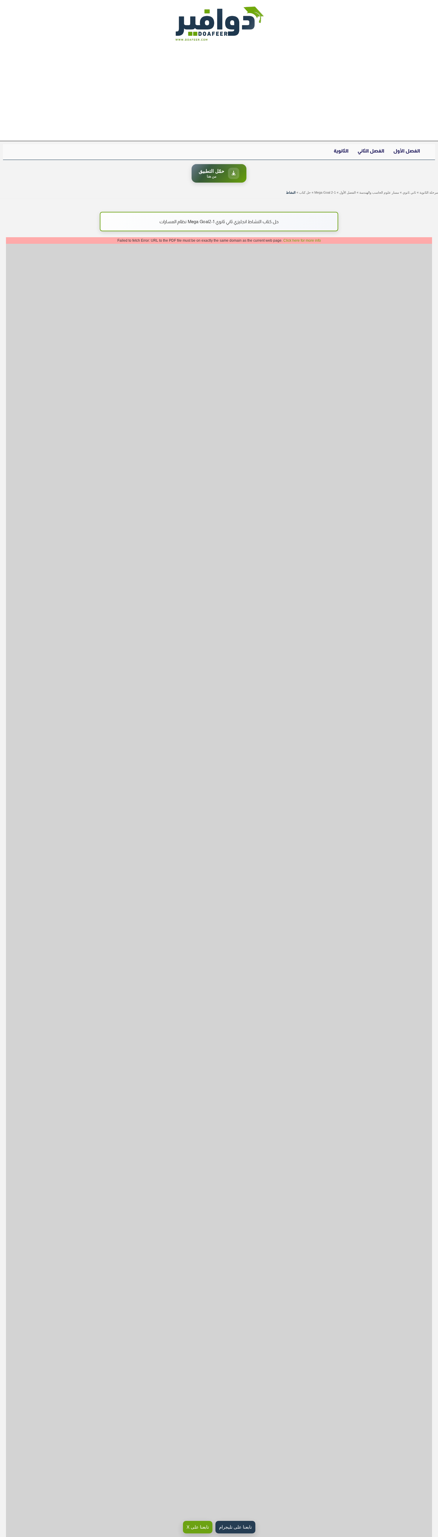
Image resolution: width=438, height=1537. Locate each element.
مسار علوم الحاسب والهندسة (379, 192)
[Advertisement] (219, 94)
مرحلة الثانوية (429, 192)
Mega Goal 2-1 (325, 192)
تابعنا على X (198, 1527)
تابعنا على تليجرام (235, 1527)
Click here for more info (302, 240)
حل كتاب (305, 192)
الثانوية (341, 150)
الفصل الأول (406, 150)
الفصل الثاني (371, 150)
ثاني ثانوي (409, 192)
